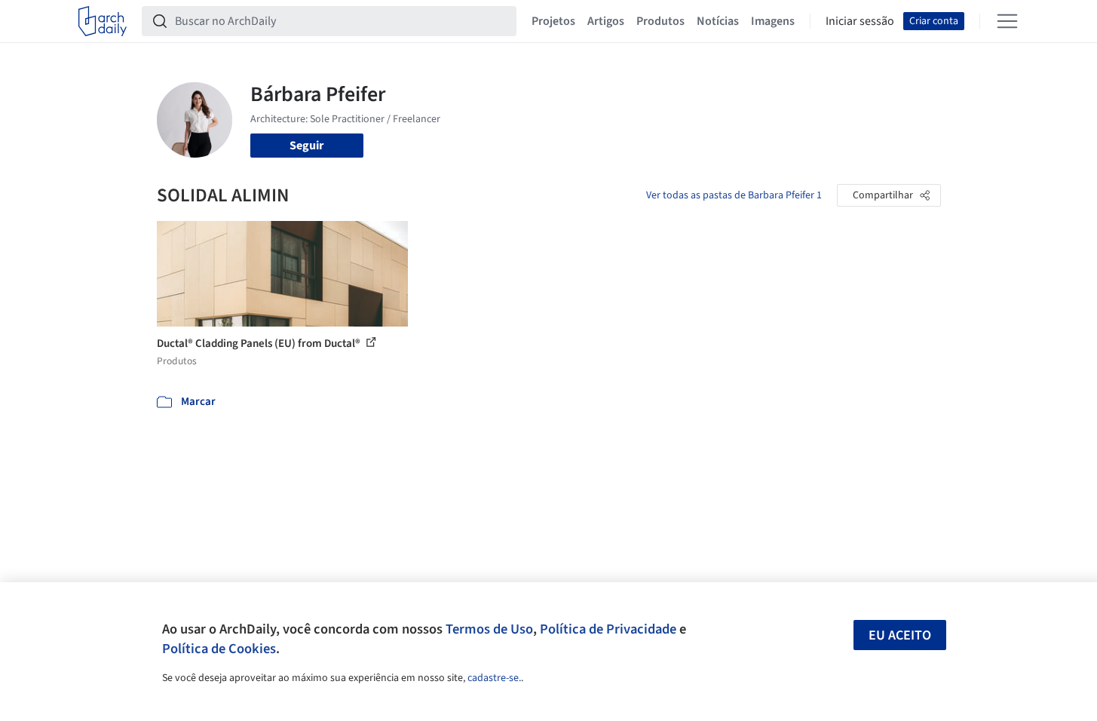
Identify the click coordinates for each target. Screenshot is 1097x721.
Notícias (718, 21)
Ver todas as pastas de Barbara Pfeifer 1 (734, 195)
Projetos (553, 21)
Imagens (773, 21)
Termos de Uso (489, 629)
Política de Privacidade (608, 629)
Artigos (605, 21)
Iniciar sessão (860, 21)
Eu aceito (900, 635)
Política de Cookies (219, 648)
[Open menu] (1007, 21)
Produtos (660, 21)
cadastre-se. (494, 678)
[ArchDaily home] (102, 21)
